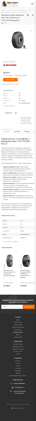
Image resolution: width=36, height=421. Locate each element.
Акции (18, 354)
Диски (18, 334)
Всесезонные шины (18, 327)
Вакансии (18, 370)
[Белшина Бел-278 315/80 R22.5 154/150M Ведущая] (18, 39)
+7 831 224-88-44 (18, 383)
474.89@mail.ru (19, 387)
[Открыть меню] (32, 4)
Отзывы (18, 363)
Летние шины (18, 322)
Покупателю (18, 341)
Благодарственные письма (18, 375)
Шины (18, 320)
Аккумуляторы (18, 337)
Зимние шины (18, 325)
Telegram (20, 415)
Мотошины (18, 330)
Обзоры (18, 373)
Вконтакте (16, 415)
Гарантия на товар (18, 349)
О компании (18, 358)
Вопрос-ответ (18, 351)
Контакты (18, 361)
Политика (18, 368)
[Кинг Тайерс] (10, 3)
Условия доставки (18, 346)
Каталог (18, 317)
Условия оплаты (18, 344)
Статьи (18, 366)
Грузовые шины (18, 332)
